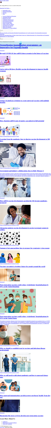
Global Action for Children (8, 24)
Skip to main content (4, 0)
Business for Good (6, 18)
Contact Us (5, 421)
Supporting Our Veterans (8, 25)
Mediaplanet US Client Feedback (10, 28)
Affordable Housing (7, 17)
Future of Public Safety (7, 23)
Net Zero (4, 12)
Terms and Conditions (7, 424)
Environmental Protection (8, 21)
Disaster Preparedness (7, 11)
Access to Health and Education (9, 16)
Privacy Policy (2, 427)
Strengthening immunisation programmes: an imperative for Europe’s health (21, 46)
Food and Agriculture (7, 22)
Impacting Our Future (4, 8)
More (4, 14)
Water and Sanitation (7, 26)
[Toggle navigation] (9, 8)
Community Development (8, 19)
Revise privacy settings (8, 427)
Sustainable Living (6, 10)
